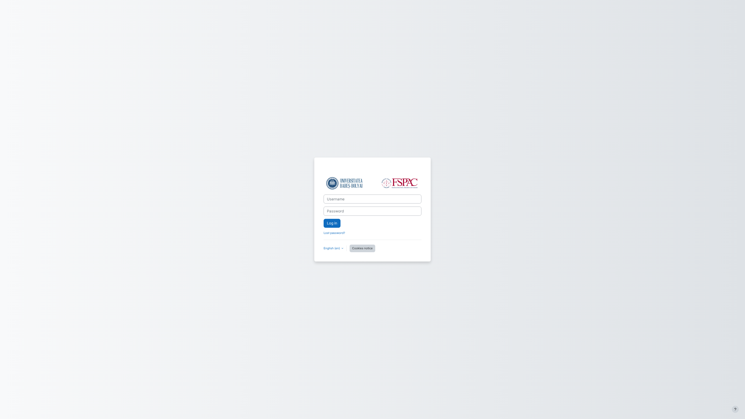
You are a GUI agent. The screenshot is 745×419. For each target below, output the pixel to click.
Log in (332, 223)
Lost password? (334, 233)
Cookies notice (362, 248)
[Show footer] (735, 409)
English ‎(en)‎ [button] (332, 248)
